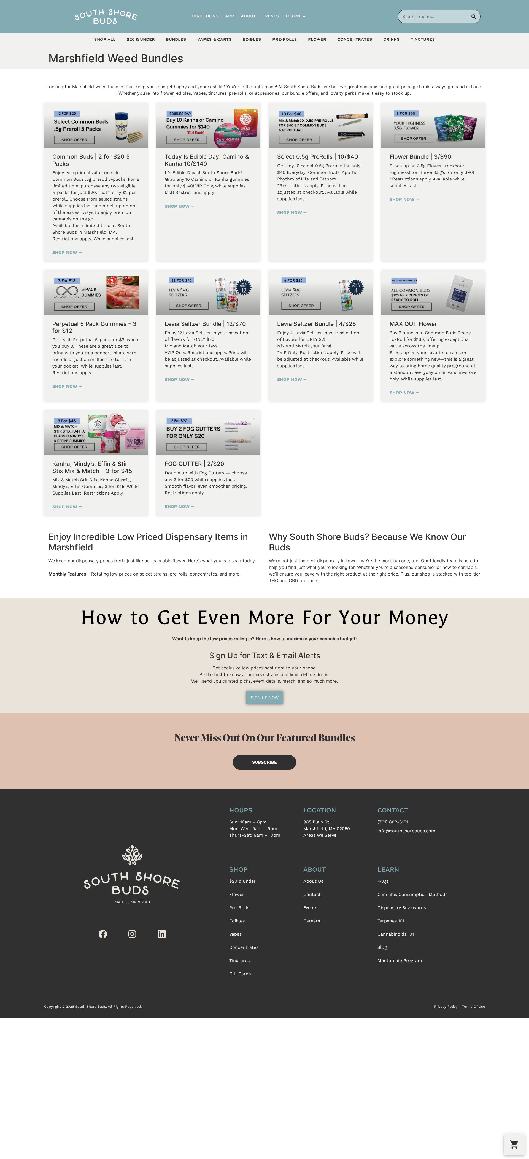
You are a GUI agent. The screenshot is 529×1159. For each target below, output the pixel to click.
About (248, 16)
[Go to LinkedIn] (161, 934)
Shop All (104, 40)
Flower (317, 40)
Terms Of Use (473, 1006)
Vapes (235, 934)
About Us (313, 881)
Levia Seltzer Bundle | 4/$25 (316, 323)
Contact (312, 894)
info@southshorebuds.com (406, 830)
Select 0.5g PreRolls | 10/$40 (317, 156)
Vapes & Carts (214, 40)
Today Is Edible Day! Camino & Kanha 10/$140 (207, 160)
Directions (205, 16)
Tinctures (423, 40)
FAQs (382, 881)
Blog (382, 947)
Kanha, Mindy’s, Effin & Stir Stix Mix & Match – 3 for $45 (92, 467)
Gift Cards (240, 973)
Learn (293, 16)
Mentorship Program (399, 960)
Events (270, 16)
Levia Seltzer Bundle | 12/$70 (205, 323)
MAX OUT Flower (413, 323)
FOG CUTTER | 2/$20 (194, 463)
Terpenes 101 (390, 920)
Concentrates (354, 40)
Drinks (391, 40)
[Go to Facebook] (102, 934)
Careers (311, 920)
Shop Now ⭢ (67, 252)
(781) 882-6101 (392, 822)
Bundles (176, 40)
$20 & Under (140, 40)
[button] (514, 1144)
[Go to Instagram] (132, 934)
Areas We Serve (319, 835)
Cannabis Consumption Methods (412, 894)
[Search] (473, 16)
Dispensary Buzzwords (401, 907)
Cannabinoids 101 (395, 934)
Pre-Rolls (284, 40)
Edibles (252, 40)
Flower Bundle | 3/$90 (420, 156)
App (229, 16)
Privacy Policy (446, 1006)
